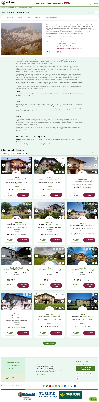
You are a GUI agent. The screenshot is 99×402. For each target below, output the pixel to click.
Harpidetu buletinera (13, 362)
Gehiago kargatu (49, 343)
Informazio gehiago (10, 194)
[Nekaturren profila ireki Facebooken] (82, 373)
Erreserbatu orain (23, 194)
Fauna (20, 17)
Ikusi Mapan (17, 153)
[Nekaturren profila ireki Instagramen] (77, 373)
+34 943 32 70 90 (82, 361)
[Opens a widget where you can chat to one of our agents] (93, 399)
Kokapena (38, 17)
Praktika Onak (13, 369)
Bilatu (66, 3)
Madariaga (82, 179)
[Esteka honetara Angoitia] (49, 165)
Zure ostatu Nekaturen (13, 365)
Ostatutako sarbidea (14, 378)
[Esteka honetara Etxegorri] (16, 165)
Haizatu (82, 223)
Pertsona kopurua (58, 3)
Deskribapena (9, 17)
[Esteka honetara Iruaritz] (82, 256)
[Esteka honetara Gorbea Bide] (49, 210)
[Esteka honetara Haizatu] (82, 210)
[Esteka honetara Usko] (49, 256)
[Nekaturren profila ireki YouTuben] (90, 373)
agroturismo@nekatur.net (83, 364)
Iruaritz (82, 268)
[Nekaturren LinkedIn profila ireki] (77, 378)
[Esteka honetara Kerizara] (49, 301)
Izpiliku (16, 313)
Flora (28, 17)
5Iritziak (4, 172)
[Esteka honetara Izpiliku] (16, 301)
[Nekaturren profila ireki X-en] (86, 373)
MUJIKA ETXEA (16, 268)
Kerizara (49, 314)
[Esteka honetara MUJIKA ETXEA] (16, 256)
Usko (49, 268)
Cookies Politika (19, 385)
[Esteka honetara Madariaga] (82, 165)
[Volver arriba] (96, 386)
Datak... (50, 3)
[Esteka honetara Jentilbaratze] (16, 210)
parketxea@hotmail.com (68, 47)
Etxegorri (16, 177)
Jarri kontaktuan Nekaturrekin (86, 368)
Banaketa (16, 186)
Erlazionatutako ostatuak (52, 17)
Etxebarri (82, 314)
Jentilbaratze (16, 222)
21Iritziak (4, 308)
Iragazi (5, 153)
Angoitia (49, 177)
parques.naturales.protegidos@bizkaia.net (69, 48)
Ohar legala (11, 385)
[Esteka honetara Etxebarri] (82, 301)
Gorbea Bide (49, 222)
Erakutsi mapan (20, 179)
